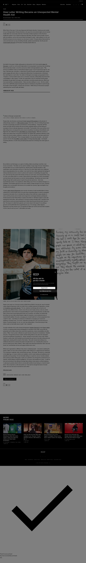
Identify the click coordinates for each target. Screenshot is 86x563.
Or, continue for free (44, 294)
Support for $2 (44, 287)
